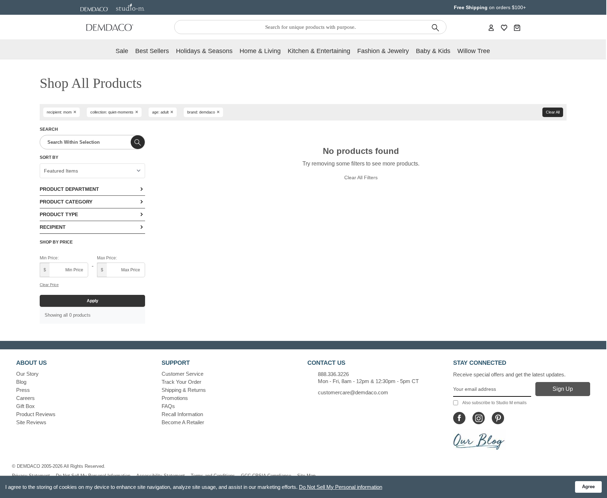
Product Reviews (36, 414)
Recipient (53, 227)
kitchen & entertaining (319, 50)
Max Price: (107, 258)
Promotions (175, 398)
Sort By (49, 157)
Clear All (553, 112)
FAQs (168, 406)
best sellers (152, 50)
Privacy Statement (31, 475)
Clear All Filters (361, 177)
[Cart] (517, 27)
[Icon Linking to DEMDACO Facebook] (459, 418)
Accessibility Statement (160, 475)
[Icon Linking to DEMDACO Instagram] (478, 418)
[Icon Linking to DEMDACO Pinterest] (498, 418)
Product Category (66, 202)
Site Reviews (31, 422)
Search (49, 129)
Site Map (306, 475)
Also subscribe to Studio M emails (494, 402)
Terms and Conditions (213, 475)
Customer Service (182, 374)
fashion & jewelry (383, 50)
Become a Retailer (183, 422)
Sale (122, 50)
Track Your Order (181, 382)
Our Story (27, 374)
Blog (21, 382)
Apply (92, 300)
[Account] (491, 27)
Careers (25, 398)
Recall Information (182, 414)
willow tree (473, 50)
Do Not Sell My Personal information (340, 487)
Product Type (59, 214)
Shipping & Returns (184, 390)
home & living (260, 50)
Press (23, 390)
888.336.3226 (333, 374)
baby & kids (433, 50)
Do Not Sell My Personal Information (93, 475)
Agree (588, 486)
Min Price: (49, 258)
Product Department (69, 189)
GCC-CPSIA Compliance (266, 475)
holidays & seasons (204, 50)
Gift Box (25, 406)
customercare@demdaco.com (353, 392)
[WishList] (504, 27)
